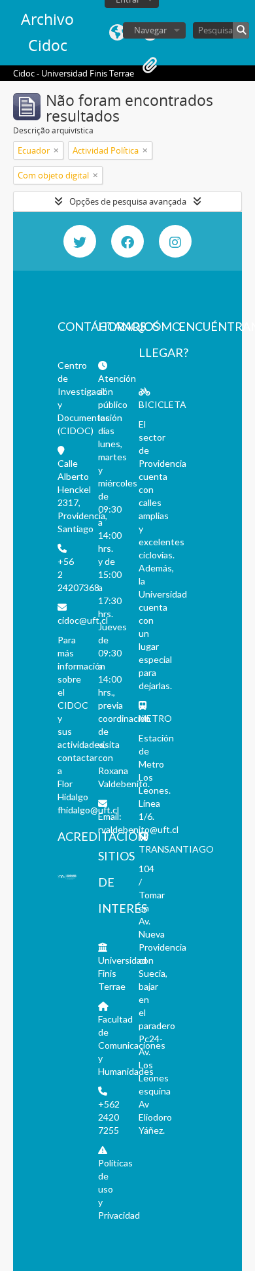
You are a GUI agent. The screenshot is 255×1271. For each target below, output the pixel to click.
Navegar (150, 30)
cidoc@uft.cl (83, 620)
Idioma (117, 32)
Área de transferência (149, 65)
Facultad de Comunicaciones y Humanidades (131, 1045)
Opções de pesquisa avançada (127, 201)
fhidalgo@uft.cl (88, 809)
